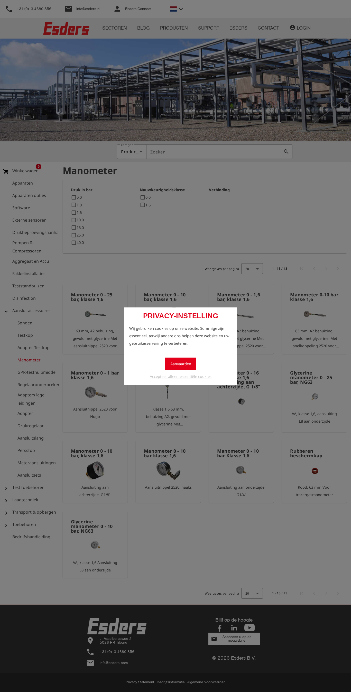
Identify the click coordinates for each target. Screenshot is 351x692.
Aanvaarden (180, 363)
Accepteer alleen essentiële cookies (180, 376)
